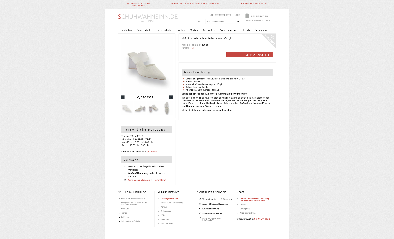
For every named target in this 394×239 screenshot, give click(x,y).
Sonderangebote (229, 29)
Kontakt (164, 207)
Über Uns (125, 209)
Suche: (200, 21)
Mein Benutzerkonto (220, 15)
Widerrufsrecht (167, 224)
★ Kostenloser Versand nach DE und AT (195, 4)
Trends (246, 29)
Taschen (181, 29)
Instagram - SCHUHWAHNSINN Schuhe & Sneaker (134, 204)
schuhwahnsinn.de (132, 192)
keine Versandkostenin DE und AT (211, 219)
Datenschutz (166, 211)
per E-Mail (152, 151)
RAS (193, 48)
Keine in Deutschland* (147, 180)
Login (237, 15)
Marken (194, 29)
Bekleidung (261, 29)
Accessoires (209, 29)
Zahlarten (125, 217)
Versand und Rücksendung (172, 203)
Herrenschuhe (164, 29)
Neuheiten (126, 29)
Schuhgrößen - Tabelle (130, 221)
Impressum (165, 219)
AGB (163, 215)
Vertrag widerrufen (169, 199)
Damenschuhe (144, 29)
